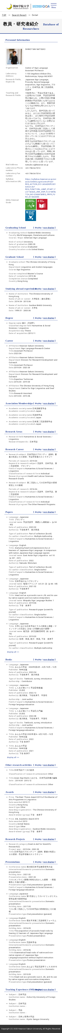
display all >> (13, 652)
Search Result (19, 15)
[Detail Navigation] (53, 6)
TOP (4, 15)
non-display (48, 228)
